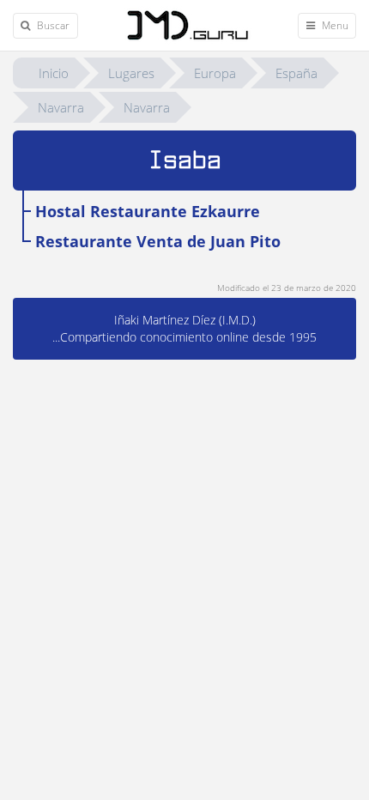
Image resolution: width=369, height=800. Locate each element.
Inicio (54, 73)
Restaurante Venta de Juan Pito (158, 241)
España (296, 73)
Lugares (131, 73)
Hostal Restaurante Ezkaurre (147, 211)
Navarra (61, 107)
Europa (215, 73)
